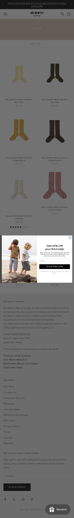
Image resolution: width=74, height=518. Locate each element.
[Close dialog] (70, 237)
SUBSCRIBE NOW (54, 266)
